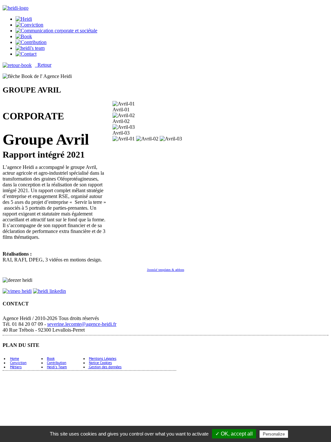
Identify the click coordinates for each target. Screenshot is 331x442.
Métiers (16, 367)
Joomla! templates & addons (165, 269)
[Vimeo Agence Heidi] (17, 291)
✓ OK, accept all (234, 433)
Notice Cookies (100, 362)
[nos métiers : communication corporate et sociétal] (56, 30)
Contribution (56, 362)
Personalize (274, 434)
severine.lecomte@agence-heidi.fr (81, 324)
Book (51, 358)
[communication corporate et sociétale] (24, 19)
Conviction (18, 362)
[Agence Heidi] (15, 8)
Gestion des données (105, 367)
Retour (43, 65)
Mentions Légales (102, 358)
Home (14, 358)
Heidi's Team (57, 367)
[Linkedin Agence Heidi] (49, 291)
